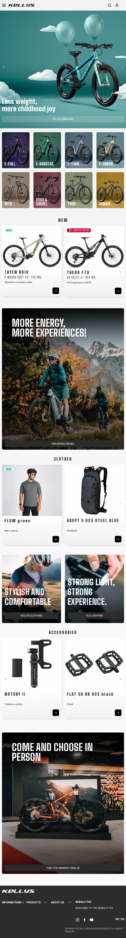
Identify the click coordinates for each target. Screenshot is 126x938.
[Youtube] (92, 920)
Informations (11, 902)
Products (33, 902)
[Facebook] (84, 920)
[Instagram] (77, 920)
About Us (57, 902)
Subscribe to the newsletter (94, 908)
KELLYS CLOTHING (31, 615)
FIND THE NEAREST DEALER (63, 868)
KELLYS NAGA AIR (63, 119)
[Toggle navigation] (4, 5)
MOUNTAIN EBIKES (63, 443)
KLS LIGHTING (94, 615)
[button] (4, 67)
